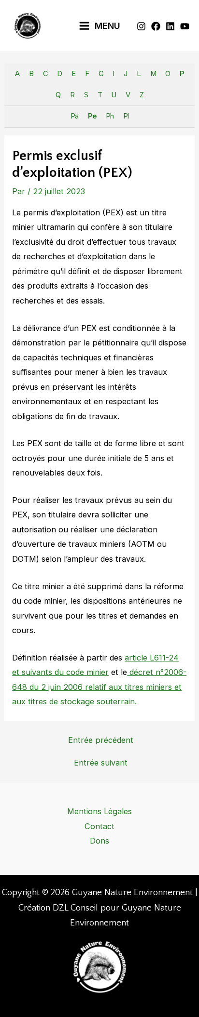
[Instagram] (141, 26)
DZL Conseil (75, 908)
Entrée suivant (101, 762)
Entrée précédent (100, 740)
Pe (92, 116)
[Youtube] (184, 26)
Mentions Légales (99, 811)
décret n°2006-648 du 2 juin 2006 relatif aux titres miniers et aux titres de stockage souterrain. (99, 686)
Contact (99, 826)
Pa (74, 116)
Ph (110, 116)
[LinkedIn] (170, 26)
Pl (125, 116)
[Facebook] (155, 26)
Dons (99, 840)
